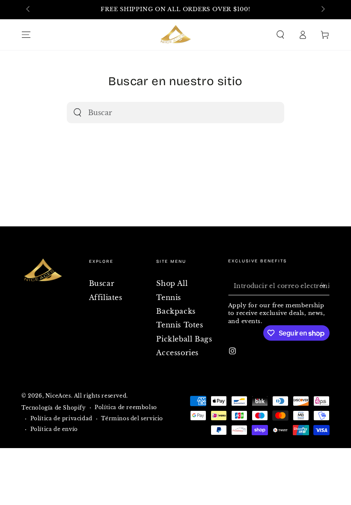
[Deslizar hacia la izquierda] (28, 10)
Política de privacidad (61, 418)
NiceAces (58, 395)
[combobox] (164, 112)
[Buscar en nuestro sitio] (77, 112)
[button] (280, 34)
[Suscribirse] (325, 285)
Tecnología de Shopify (53, 407)
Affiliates (105, 297)
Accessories (177, 352)
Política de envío (54, 429)
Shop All (171, 283)
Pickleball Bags (184, 339)
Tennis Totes (179, 325)
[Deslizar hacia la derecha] (322, 10)
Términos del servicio (132, 418)
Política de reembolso (126, 407)
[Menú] (26, 34)
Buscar (102, 283)
